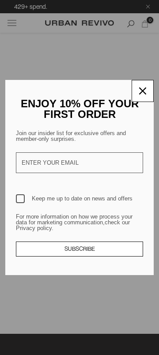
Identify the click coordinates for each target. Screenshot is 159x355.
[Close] (143, 91)
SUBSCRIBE (79, 248)
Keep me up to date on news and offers (82, 198)
